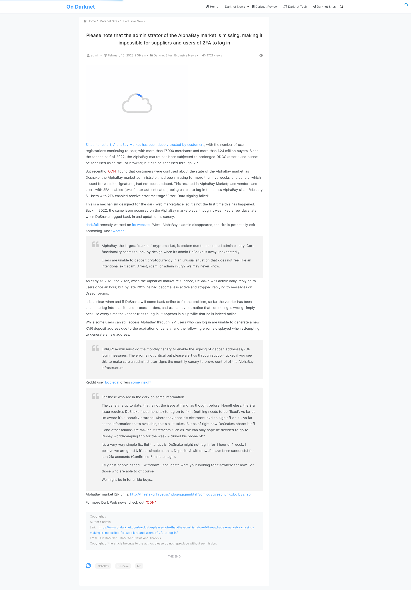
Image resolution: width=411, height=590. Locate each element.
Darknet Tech (297, 6)
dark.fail (92, 225)
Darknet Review (266, 6)
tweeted (118, 231)
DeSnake (123, 566)
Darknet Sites (326, 6)
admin (95, 55)
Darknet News (234, 6)
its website (141, 225)
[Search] (342, 6)
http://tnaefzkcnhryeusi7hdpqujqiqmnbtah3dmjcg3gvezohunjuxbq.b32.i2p (190, 494)
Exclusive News (134, 21)
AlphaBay (103, 566)
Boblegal (112, 382)
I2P (139, 566)
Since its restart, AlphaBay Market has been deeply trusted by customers (145, 144)
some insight (141, 382)
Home (213, 6)
